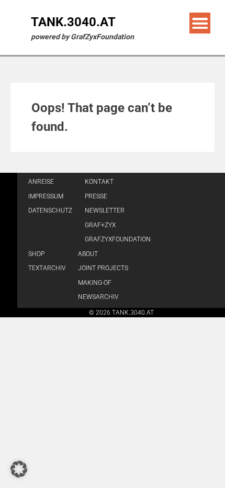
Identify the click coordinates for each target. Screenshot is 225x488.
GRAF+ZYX (100, 225)
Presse (96, 196)
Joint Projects (103, 268)
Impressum (45, 196)
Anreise (41, 181)
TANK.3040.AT (73, 22)
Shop (36, 254)
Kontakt (99, 181)
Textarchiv (46, 268)
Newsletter (105, 210)
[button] (19, 469)
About (88, 254)
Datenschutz (50, 210)
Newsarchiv (98, 297)
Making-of (94, 282)
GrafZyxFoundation (118, 239)
